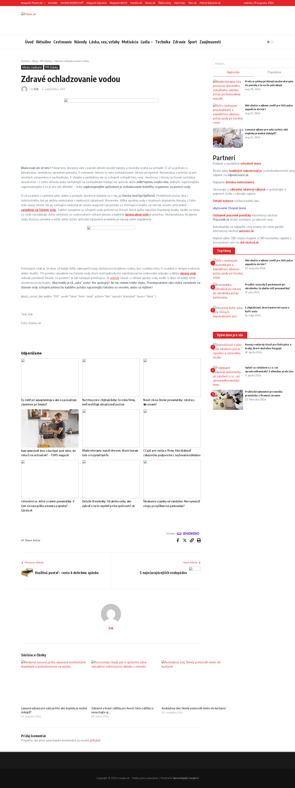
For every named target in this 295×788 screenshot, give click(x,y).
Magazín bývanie (96, 2)
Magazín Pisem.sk (32, 2)
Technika (162, 41)
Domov (25, 61)
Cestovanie (62, 41)
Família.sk (136, 2)
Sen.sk (192, 2)
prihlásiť (95, 740)
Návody (80, 41)
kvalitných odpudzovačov (245, 170)
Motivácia (130, 41)
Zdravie (179, 41)
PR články (46, 61)
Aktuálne (43, 41)
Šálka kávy (164, 2)
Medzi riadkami (32, 67)
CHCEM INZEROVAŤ (71, 2)
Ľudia (145, 41)
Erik (36, 89)
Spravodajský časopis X (186, 778)
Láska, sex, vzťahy (104, 41)
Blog (35, 61)
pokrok (114, 278)
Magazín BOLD (118, 2)
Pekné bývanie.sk (210, 2)
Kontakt (52, 2)
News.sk (150, 2)
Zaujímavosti (210, 41)
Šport (192, 41)
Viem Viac (179, 2)
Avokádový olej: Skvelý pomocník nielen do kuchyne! (194, 708)
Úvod (29, 41)
